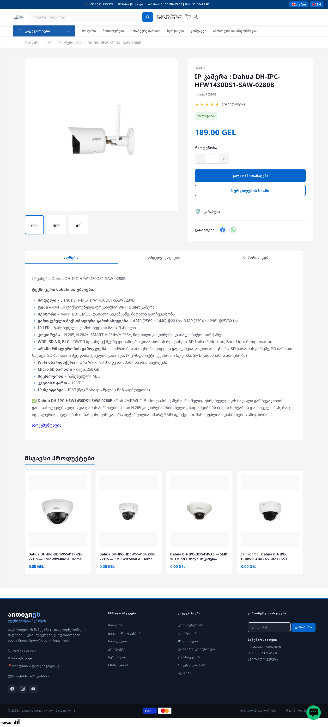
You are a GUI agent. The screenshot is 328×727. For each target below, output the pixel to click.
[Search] (147, 17)
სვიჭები (184, 673)
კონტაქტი (198, 31)
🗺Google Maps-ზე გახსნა (28, 676)
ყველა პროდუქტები (125, 633)
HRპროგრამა (119, 665)
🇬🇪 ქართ (299, 4)
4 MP (48, 42)
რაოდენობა (206, 147)
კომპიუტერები (190, 625)
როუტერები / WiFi (192, 665)
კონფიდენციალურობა (258, 711)
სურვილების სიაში (250, 190)
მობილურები (113, 31)
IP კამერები (188, 641)
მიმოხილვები (257, 257)
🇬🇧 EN (316, 4)
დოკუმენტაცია (46, 425)
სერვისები (175, 31)
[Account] (195, 17)
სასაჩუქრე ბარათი (145, 31)
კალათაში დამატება (250, 175)
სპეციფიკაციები (163, 257)
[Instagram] (22, 689)
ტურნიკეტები (189, 657)
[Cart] (188, 17)
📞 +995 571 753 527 (99, 4)
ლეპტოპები (188, 633)
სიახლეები (117, 641)
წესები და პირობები (303, 711)
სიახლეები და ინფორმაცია (235, 31)
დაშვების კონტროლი (196, 649)
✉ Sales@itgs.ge (130, 4)
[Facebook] (222, 230)
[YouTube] (33, 689)
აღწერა (71, 257)
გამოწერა (303, 627)
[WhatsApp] (233, 230)
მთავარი (89, 31)
